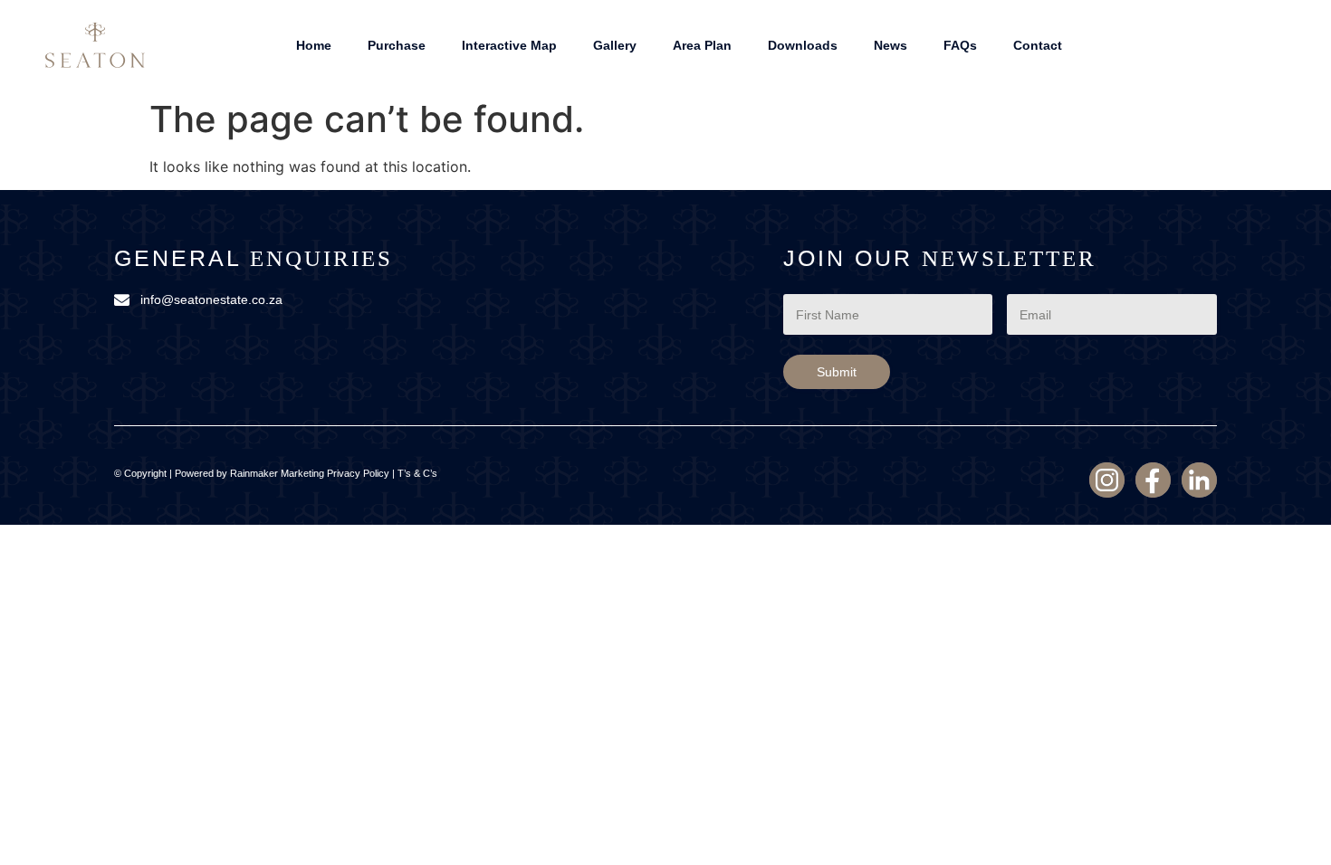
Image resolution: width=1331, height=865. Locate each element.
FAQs (960, 45)
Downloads (803, 45)
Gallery (615, 45)
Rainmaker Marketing (277, 473)
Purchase (397, 45)
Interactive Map (509, 45)
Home (313, 45)
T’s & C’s (417, 473)
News (890, 45)
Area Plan (702, 45)
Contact (1037, 45)
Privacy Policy (358, 473)
